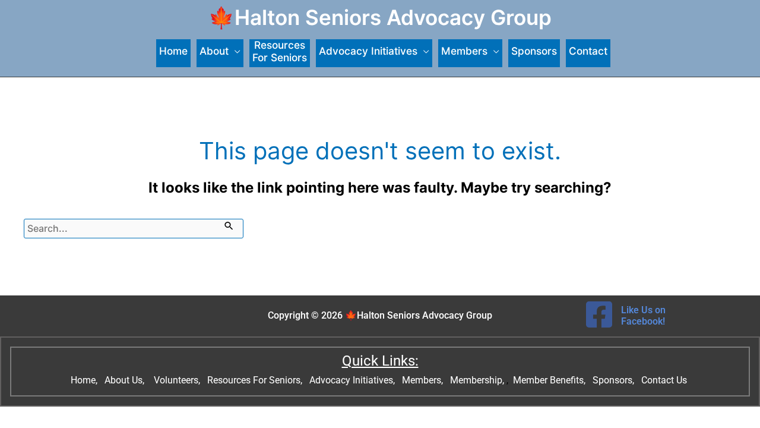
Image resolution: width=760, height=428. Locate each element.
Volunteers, (178, 380)
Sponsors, (614, 380)
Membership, (478, 380)
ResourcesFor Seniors (279, 51)
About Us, (125, 380)
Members (464, 51)
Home (173, 51)
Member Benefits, (548, 380)
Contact (588, 51)
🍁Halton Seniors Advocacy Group (380, 17)
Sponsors (534, 51)
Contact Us (665, 380)
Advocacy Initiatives (368, 51)
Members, (423, 380)
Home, (85, 380)
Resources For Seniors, (256, 380)
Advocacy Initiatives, (353, 380)
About (214, 51)
